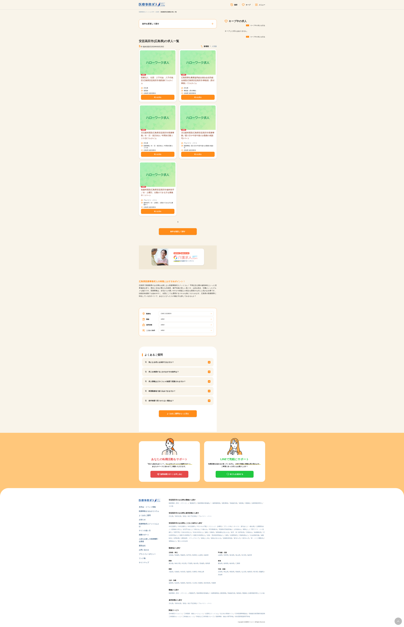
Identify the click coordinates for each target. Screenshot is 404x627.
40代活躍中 (172, 526)
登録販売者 (233, 503)
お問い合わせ (144, 550)
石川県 (244, 555)
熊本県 (188, 583)
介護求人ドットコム (211, 613)
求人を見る (157, 97)
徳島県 (249, 572)
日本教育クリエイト (175, 613)
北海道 (171, 555)
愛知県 (220, 563)
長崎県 (183, 583)
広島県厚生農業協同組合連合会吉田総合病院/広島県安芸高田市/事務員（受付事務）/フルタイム (197, 80)
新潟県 (232, 555)
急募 (206, 532)
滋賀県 (188, 572)
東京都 (171, 563)
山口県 (244, 572)
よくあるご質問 (145, 515)
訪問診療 (176, 538)
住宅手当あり (187, 529)
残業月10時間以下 (185, 535)
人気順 (214, 46)
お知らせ (142, 519)
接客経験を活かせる (222, 532)
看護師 (247, 503)
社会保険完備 (254, 535)
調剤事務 (225, 503)
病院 (226, 535)
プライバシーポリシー (147, 554)
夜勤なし (246, 529)
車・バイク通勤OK (257, 538)
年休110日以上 (186, 532)
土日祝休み (237, 529)
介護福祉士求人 (176, 529)
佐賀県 (177, 583)
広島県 (157, 12)
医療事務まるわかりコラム (149, 511)
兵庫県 (194, 572)
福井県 (249, 555)
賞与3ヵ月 (245, 538)
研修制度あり (243, 535)
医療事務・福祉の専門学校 (224, 616)
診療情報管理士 (257, 503)
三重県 (238, 563)
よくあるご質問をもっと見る (178, 413)
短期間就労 (234, 535)
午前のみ (196, 529)
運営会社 (142, 546)
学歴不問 (176, 532)
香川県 (255, 572)
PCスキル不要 (202, 526)
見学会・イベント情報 (147, 507)
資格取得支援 (227, 538)
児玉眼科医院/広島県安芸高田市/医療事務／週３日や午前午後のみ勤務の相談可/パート (197, 135)
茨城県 (202, 563)
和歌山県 (201, 572)
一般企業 (251, 526)
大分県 (194, 583)
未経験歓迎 (257, 532)
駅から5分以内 (183, 541)
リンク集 (142, 558)
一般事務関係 (215, 503)
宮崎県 (200, 583)
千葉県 (190, 563)
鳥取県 (232, 572)
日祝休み (249, 532)
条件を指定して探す (177, 231)
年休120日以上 (198, 532)
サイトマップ (144, 562)
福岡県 (171, 583)
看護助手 (193, 503)
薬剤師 (241, 503)
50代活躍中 (182, 526)
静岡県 (226, 563)
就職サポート (144, 535)
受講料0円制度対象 (225, 529)
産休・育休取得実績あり (215, 535)
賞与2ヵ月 (237, 538)
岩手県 (188, 555)
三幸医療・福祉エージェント (193, 613)
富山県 (238, 555)
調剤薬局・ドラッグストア (190, 538)
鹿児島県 (207, 583)
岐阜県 (232, 563)
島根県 (238, 572)
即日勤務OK (213, 529)
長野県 (226, 555)
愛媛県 (261, 572)
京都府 (177, 572)
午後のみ (204, 529)
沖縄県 (213, 583)
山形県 (200, 555)
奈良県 (183, 572)
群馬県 (208, 563)
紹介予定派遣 (192, 516)
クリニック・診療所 (215, 526)
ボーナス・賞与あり (240, 526)
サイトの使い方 (145, 530)
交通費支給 (260, 526)
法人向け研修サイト (226, 613)
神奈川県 (178, 563)
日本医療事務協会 (241, 613)
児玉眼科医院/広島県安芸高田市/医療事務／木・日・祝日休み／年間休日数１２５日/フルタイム (157, 135)
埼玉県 (184, 563)
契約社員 (178, 516)
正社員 (171, 516)
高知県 (220, 574)
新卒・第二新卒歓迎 (237, 532)
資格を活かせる (216, 538)
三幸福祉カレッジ (188, 616)
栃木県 (196, 563)
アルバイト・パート (205, 516)
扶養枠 (212, 532)
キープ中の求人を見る (257, 25)
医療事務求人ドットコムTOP (146, 12)
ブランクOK (228, 526)
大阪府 (171, 572)
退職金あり (172, 541)
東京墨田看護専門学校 (242, 616)
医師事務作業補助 (203, 503)
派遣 (184, 516)
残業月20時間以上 (199, 535)
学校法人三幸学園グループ (205, 616)
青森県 (183, 555)
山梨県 (220, 555)
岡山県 (226, 572)
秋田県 (194, 555)
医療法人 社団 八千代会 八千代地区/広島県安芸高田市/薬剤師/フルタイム (157, 80)
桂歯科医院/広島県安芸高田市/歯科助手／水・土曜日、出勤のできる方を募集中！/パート (157, 192)
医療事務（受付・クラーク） (178, 503)
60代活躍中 (191, 526)
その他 (171, 506)
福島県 (206, 555)
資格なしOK (205, 538)
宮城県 (177, 555)
